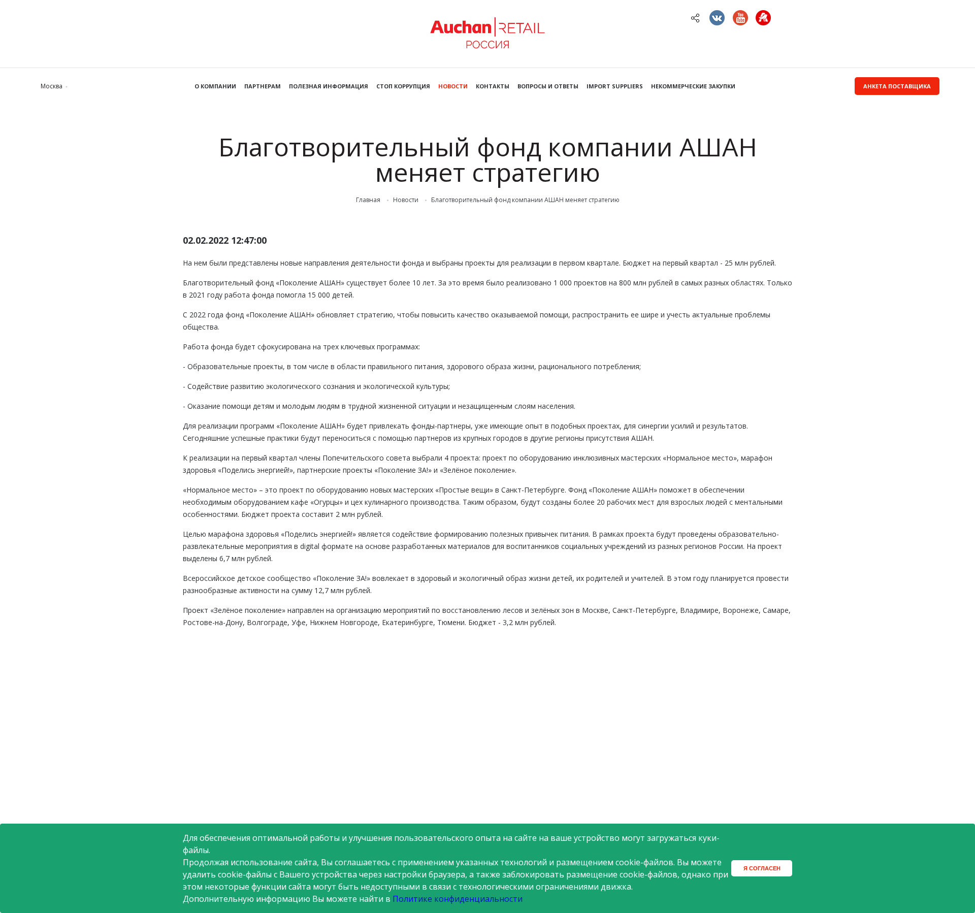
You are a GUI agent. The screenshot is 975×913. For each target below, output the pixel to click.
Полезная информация (328, 86)
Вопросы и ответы (547, 86)
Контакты (492, 86)
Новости (453, 86)
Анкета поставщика (897, 86)
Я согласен (762, 868)
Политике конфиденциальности (458, 898)
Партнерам (262, 86)
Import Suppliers (615, 86)
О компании (215, 86)
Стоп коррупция (403, 86)
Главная (368, 200)
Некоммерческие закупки (693, 86)
